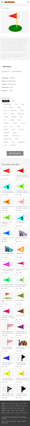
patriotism (13, 145)
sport (23, 104)
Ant (7, 405)
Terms (7, 421)
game (5, 110)
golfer (12, 113)
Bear (10, 405)
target (18, 126)
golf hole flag (7, 138)
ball (21, 116)
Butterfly (17, 405)
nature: (4, 403)
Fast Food (25, 412)
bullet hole (13, 110)
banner (12, 107)
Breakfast (8, 412)
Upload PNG (5, 422)
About (3, 421)
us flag (6, 116)
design (15, 132)
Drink (20, 412)
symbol (23, 123)
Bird (13, 405)
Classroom (21, 410)
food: (3, 412)
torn (5, 120)
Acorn (8, 403)
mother (22, 408)
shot (16, 104)
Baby (11, 408)
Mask (8, 408)
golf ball (6, 101)
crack (13, 129)
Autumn (12, 403)
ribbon (22, 110)
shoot (19, 107)
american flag (7, 104)
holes (5, 126)
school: (4, 410)
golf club (21, 129)
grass (5, 145)
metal (5, 113)
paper (19, 120)
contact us (16, 56)
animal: (4, 405)
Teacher (13, 410)
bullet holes (21, 113)
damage (6, 142)
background (22, 142)
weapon (15, 123)
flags (16, 138)
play (12, 126)
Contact (19, 421)
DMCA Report (7, 66)
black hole (6, 132)
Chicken (24, 405)
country (12, 120)
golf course (16, 135)
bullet (13, 101)
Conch (24, 403)
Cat (21, 405)
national (6, 129)
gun (5, 107)
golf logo (6, 123)
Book (17, 410)
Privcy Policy (13, 421)
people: (4, 408)
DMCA (24, 421)
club (13, 142)
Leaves (16, 403)
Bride (15, 408)
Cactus (20, 403)
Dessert (16, 412)
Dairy (12, 412)
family (18, 408)
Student (8, 410)
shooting (14, 116)
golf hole (6, 135)
